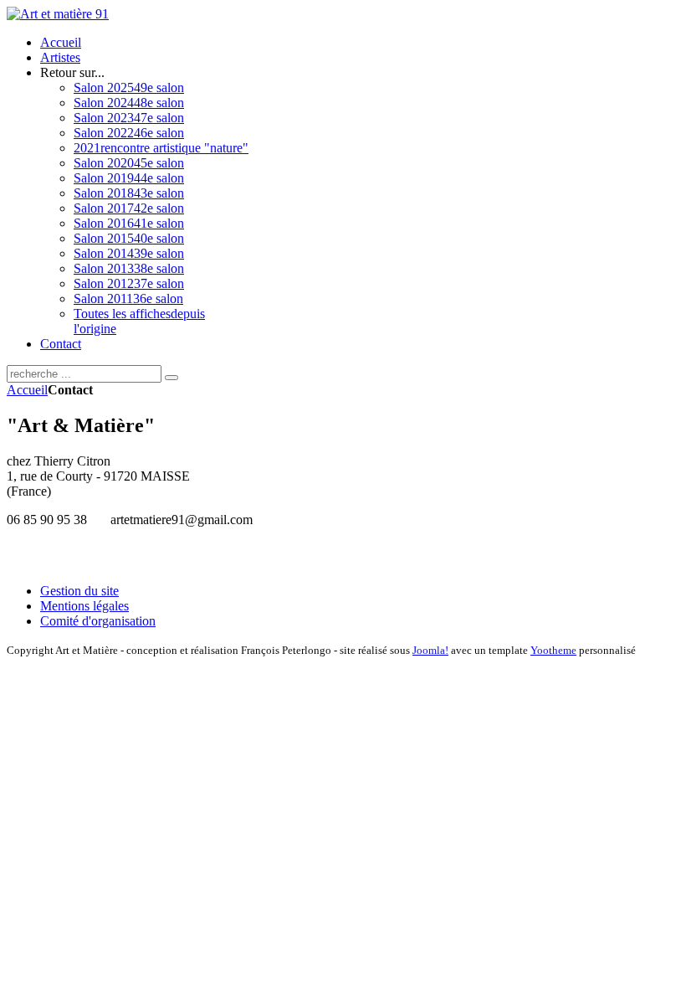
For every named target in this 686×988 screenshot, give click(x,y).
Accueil (27, 390)
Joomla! (430, 650)
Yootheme (553, 650)
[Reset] (171, 377)
